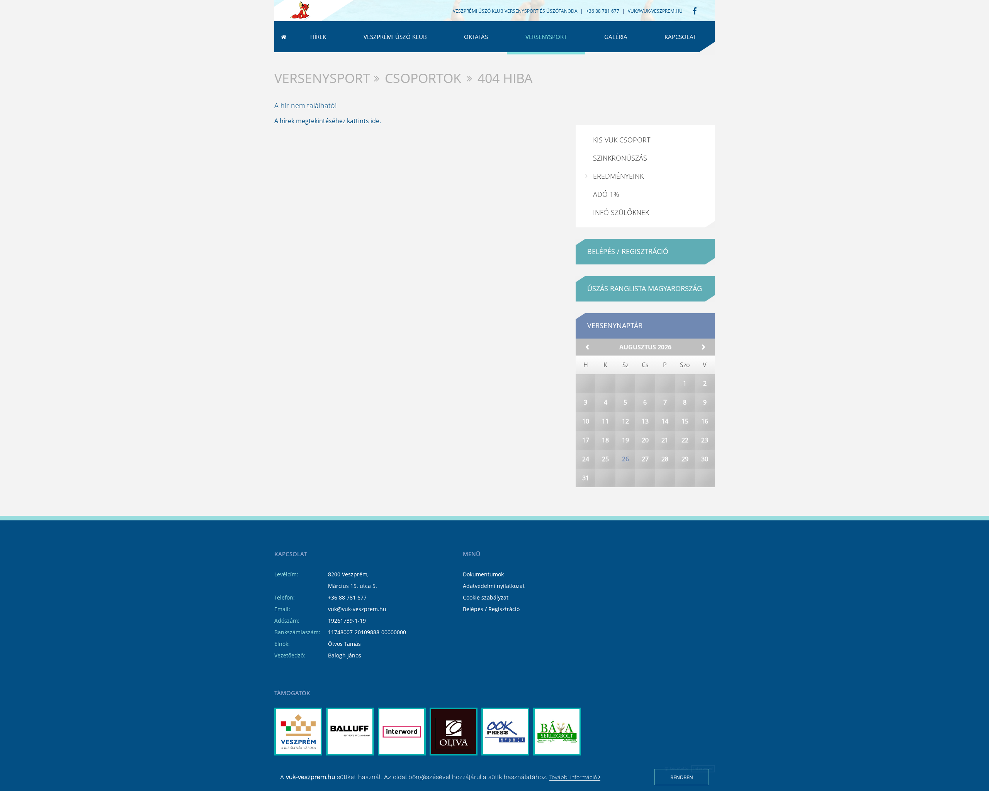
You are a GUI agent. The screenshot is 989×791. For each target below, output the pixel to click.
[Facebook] (694, 11)
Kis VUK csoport (621, 139)
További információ (573, 777)
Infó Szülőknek (621, 212)
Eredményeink (618, 176)
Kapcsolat (680, 37)
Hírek (318, 37)
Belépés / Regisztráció (491, 609)
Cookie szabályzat (485, 597)
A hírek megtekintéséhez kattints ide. (327, 121)
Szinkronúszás (620, 158)
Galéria (615, 37)
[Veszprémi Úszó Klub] (300, 10)
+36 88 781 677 (347, 597)
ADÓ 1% (606, 194)
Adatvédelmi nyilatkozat (494, 585)
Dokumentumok (483, 574)
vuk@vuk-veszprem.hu (655, 11)
